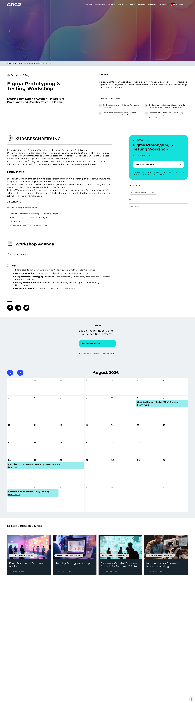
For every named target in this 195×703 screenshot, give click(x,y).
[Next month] (20, 373)
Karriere (152, 5)
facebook (10, 308)
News (132, 5)
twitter (26, 308)
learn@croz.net (142, 174)
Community (122, 5)
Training (111, 5)
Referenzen (100, 5)
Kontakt (162, 5)
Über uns (141, 5)
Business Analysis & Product (143, 192)
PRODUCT (135, 207)
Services (88, 5)
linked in (18, 308)
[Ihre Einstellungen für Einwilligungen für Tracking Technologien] (191, 699)
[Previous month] (10, 373)
